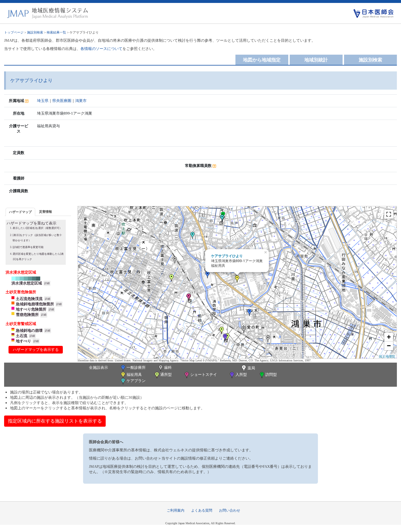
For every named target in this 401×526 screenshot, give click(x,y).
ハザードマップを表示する (36, 349)
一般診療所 (136, 367)
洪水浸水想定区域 (26, 283)
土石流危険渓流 (29, 298)
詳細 (47, 283)
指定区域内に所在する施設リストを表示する (55, 420)
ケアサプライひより (227, 255)
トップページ (13, 32)
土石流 (21, 336)
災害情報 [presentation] (45, 211)
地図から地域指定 (262, 59)
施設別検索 (35, 32)
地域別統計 (316, 59)
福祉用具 (134, 374)
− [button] (389, 345)
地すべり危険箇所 (31, 309)
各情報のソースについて (101, 48)
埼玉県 (42, 100)
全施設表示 (98, 367)
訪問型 (271, 374)
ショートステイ (203, 374)
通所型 (166, 374)
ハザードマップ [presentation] (20, 212)
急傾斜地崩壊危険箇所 (35, 304)
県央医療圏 (61, 100)
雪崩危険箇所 (27, 314)
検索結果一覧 (56, 32)
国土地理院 (387, 356)
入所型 (241, 374)
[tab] (20, 212)
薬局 (251, 368)
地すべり (23, 341)
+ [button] (389, 337)
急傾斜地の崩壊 (29, 330)
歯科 (168, 367)
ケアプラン (136, 380)
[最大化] (388, 214)
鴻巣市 (81, 100)
